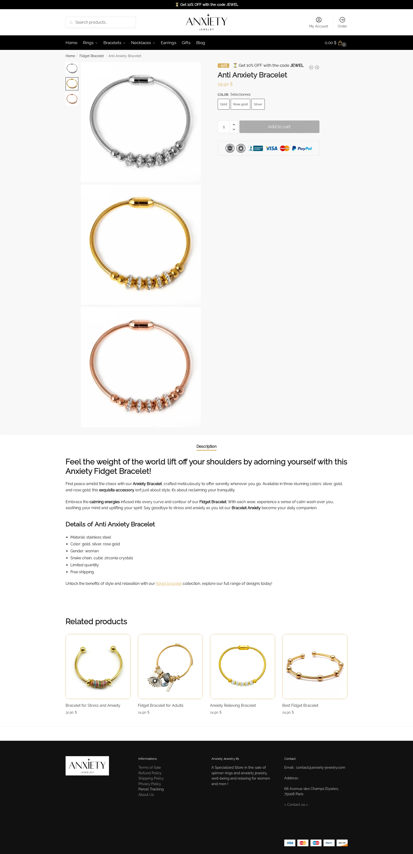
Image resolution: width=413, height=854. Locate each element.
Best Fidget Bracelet (300, 705)
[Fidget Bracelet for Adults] (170, 666)
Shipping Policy (151, 778)
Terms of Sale (149, 767)
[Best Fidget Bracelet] (314, 666)
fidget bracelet (169, 583)
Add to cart (279, 126)
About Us (146, 795)
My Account (318, 26)
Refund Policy (150, 773)
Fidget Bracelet (92, 56)
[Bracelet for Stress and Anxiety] (98, 666)
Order (342, 26)
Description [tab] (206, 446)
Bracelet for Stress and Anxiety (93, 705)
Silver (258, 104)
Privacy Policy (149, 784)
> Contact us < (296, 804)
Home (70, 56)
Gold (223, 104)
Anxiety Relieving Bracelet (233, 705)
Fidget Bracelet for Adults (160, 705)
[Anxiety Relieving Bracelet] (242, 666)
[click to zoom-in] (141, 122)
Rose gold (240, 104)
